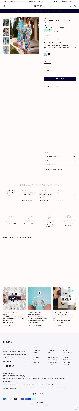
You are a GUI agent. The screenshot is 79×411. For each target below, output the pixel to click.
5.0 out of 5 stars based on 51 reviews (47, 185)
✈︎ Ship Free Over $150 (19, 1)
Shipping (46, 31)
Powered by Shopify (35, 405)
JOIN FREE (7, 325)
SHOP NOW (57, 325)
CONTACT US (51, 350)
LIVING (51, 6)
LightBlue (45, 54)
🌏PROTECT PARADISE (68, 359)
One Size (47, 62)
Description (49, 152)
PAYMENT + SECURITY (53, 362)
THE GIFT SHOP (36, 362)
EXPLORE (58, 6)
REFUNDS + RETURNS (53, 359)
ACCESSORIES (36, 357)
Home (45, 18)
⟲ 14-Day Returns (30, 1)
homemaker (6, 381)
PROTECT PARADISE (35, 325)
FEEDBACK (50, 364)
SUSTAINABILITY (66, 357)
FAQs (46, 160)
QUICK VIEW (11, 262)
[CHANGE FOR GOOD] (39, 298)
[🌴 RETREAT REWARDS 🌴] (14, 298)
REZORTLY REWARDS (67, 352)
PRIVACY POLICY (66, 362)
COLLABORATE (66, 355)
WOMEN (20, 6)
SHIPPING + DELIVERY (53, 357)
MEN (27, 6)
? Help (4, 1)
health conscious (50, 380)
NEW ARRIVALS (36, 350)
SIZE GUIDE (50, 355)
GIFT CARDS (35, 364)
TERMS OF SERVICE (67, 364)
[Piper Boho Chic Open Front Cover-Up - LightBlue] (45, 146)
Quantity (47, 70)
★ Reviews (10, 1)
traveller (58, 380)
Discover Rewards (8, 322)
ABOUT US (65, 350)
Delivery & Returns (51, 156)
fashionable (40, 380)
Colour (49, 51)
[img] (10, 194)
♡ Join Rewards (40, 1)
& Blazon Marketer (44, 405)
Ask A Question (50, 164)
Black (49, 54)
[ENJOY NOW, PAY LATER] (64, 298)
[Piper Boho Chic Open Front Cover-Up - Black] (47, 146)
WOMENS (35, 352)
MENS (34, 355)
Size (45, 58)
